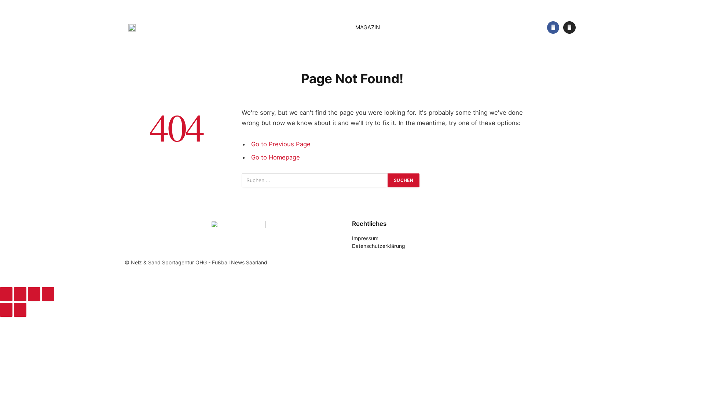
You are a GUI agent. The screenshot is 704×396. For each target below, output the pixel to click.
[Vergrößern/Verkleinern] (6, 294)
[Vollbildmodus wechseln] (20, 294)
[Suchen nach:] (315, 180)
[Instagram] (569, 27)
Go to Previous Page (281, 144)
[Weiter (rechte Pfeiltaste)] (20, 310)
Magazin (367, 27)
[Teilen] (34, 294)
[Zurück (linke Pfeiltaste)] (6, 310)
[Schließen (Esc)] (48, 294)
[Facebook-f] (553, 27)
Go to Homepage (275, 157)
